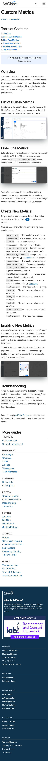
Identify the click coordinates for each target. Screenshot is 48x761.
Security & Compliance (12, 745)
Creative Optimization (12, 544)
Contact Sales (8, 725)
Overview (7, 33)
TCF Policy (7, 752)
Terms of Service (9, 742)
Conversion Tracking (12, 541)
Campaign (33, 283)
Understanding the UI (12, 444)
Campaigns (7, 454)
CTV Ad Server (8, 661)
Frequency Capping (11, 551)
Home (3, 19)
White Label (8, 523)
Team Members (9, 472)
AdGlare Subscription (12, 575)
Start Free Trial (8, 728)
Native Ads (7, 482)
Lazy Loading (8, 548)
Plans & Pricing (8, 722)
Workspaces (8, 468)
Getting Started (9, 440)
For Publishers (8, 677)
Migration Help (8, 708)
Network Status (8, 705)
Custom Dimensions (11, 499)
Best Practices (9, 568)
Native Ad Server (9, 654)
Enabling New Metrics (12, 46)
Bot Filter (6, 520)
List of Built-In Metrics (12, 37)
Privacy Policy (8, 749)
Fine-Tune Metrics (11, 40)
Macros (5, 537)
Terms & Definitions (11, 572)
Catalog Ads (8, 485)
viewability (27, 258)
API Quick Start (8, 698)
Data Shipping (9, 503)
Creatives (6, 458)
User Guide (14, 19)
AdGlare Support (22, 415)
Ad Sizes (6, 516)
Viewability (7, 506)
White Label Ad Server (11, 664)
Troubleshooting (10, 50)
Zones (5, 461)
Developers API (8, 701)
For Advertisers (8, 681)
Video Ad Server (9, 657)
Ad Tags (6, 465)
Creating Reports (10, 496)
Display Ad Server (10, 650)
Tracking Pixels (9, 555)
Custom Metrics (9, 527)
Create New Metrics (11, 43)
